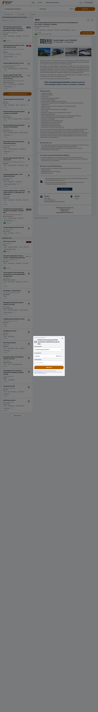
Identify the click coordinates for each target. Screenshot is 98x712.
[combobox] (48, 349)
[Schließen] (62, 338)
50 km (59, 356)
